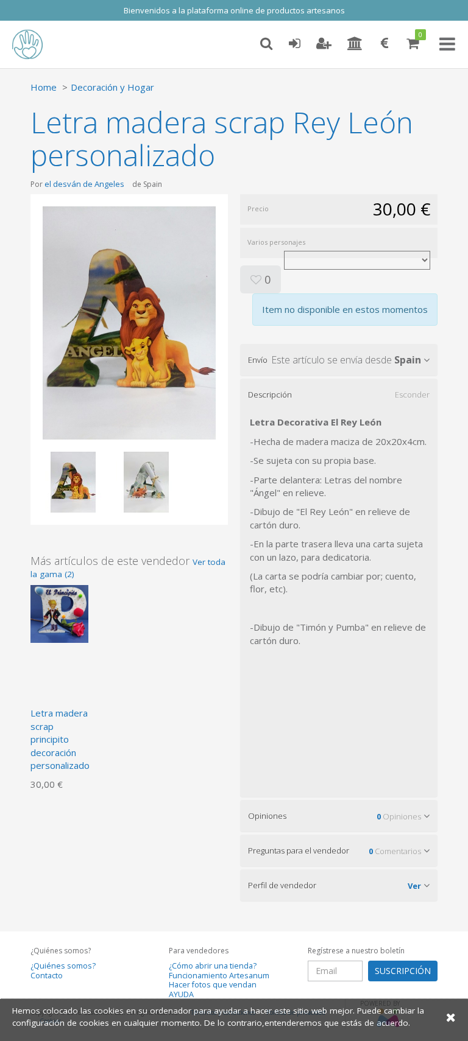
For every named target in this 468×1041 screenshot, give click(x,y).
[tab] (339, 360)
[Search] (266, 43)
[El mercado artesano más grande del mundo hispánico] (36, 44)
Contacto (46, 975)
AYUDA (181, 994)
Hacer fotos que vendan (213, 985)
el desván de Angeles (84, 183)
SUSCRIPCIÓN (403, 970)
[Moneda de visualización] (384, 43)
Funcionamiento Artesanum (219, 975)
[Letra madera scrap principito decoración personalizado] (59, 613)
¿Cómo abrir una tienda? (213, 966)
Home (43, 87)
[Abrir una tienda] (354, 43)
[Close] (451, 1017)
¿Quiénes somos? (63, 966)
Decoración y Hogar (112, 87)
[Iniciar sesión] (294, 43)
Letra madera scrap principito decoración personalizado (60, 739)
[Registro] (323, 43)
